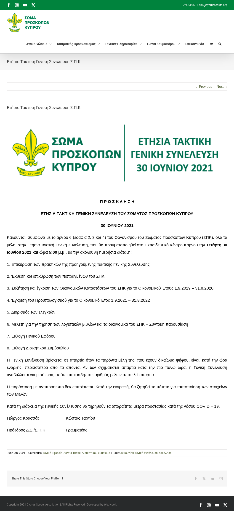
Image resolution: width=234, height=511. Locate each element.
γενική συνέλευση (146, 453)
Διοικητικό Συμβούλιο (96, 453)
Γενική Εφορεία (52, 453)
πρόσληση (165, 453)
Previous (205, 87)
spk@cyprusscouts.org (213, 5)
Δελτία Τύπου (72, 453)
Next (220, 87)
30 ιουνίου (127, 453)
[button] (219, 43)
